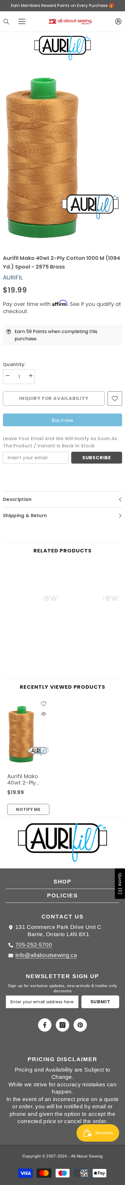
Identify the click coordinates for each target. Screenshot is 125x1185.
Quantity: (14, 364)
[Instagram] (62, 1025)
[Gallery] (62, 158)
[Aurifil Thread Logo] (62, 845)
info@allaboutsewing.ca (46, 955)
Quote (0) (120, 883)
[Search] (6, 21)
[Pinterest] (80, 1025)
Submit (100, 1001)
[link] (32, 643)
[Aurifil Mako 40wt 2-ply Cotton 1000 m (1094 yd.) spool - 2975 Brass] (28, 734)
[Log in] (118, 21)
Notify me (28, 809)
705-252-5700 (33, 945)
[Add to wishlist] (115, 398)
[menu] (21, 21)
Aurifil (13, 277)
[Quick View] (43, 714)
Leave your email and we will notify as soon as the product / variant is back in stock (60, 442)
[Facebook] (44, 1025)
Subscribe (96, 457)
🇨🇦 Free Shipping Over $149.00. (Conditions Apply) (68, 5)
